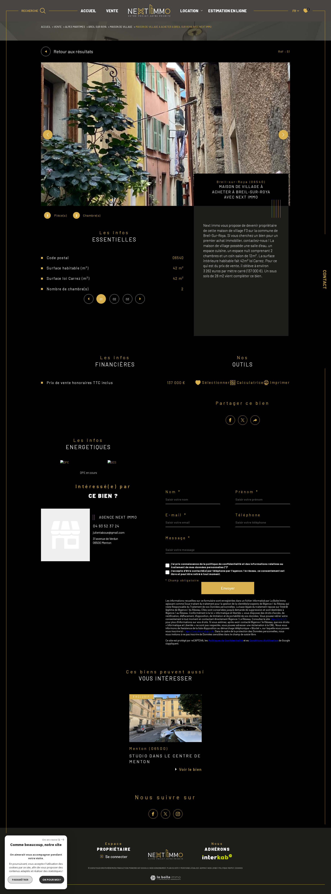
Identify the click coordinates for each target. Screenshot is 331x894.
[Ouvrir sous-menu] (202, 10)
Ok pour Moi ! (52, 879)
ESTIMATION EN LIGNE (227, 10)
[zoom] (165, 204)
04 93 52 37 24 (106, 526)
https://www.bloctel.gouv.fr (199, 631)
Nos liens (212, 868)
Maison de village (121, 26)
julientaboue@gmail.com (109, 532)
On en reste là (51, 839)
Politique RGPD (225, 868)
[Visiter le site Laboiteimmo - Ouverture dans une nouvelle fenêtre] (165, 882)
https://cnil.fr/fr (278, 619)
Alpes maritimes (75, 26)
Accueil (88, 10)
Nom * (173, 492)
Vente (58, 26)
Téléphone (248, 515)
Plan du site (173, 868)
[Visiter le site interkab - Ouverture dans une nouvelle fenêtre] (217, 856)
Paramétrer (20, 879)
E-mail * (176, 515)
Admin (203, 868)
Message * (178, 538)
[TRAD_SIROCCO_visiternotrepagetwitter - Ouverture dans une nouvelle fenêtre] (165, 814)
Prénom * (246, 492)
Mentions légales (189, 868)
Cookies (239, 868)
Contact (325, 279)
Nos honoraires (157, 868)
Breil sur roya (97, 26)
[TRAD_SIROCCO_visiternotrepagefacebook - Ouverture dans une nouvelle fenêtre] (153, 814)
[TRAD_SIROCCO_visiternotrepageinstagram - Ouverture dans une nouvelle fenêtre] (178, 814)
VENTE (112, 10)
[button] (283, 134)
